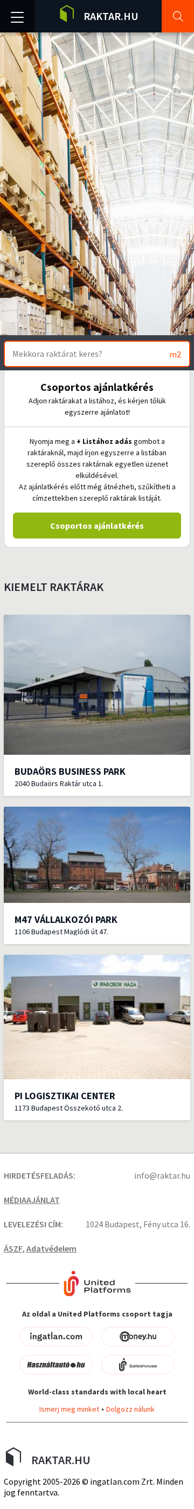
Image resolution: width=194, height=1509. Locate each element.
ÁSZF (13, 1248)
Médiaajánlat (32, 1199)
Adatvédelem (51, 1248)
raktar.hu (111, 16)
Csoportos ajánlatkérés (97, 525)
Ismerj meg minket (69, 1409)
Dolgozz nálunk (130, 1409)
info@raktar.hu (162, 1175)
